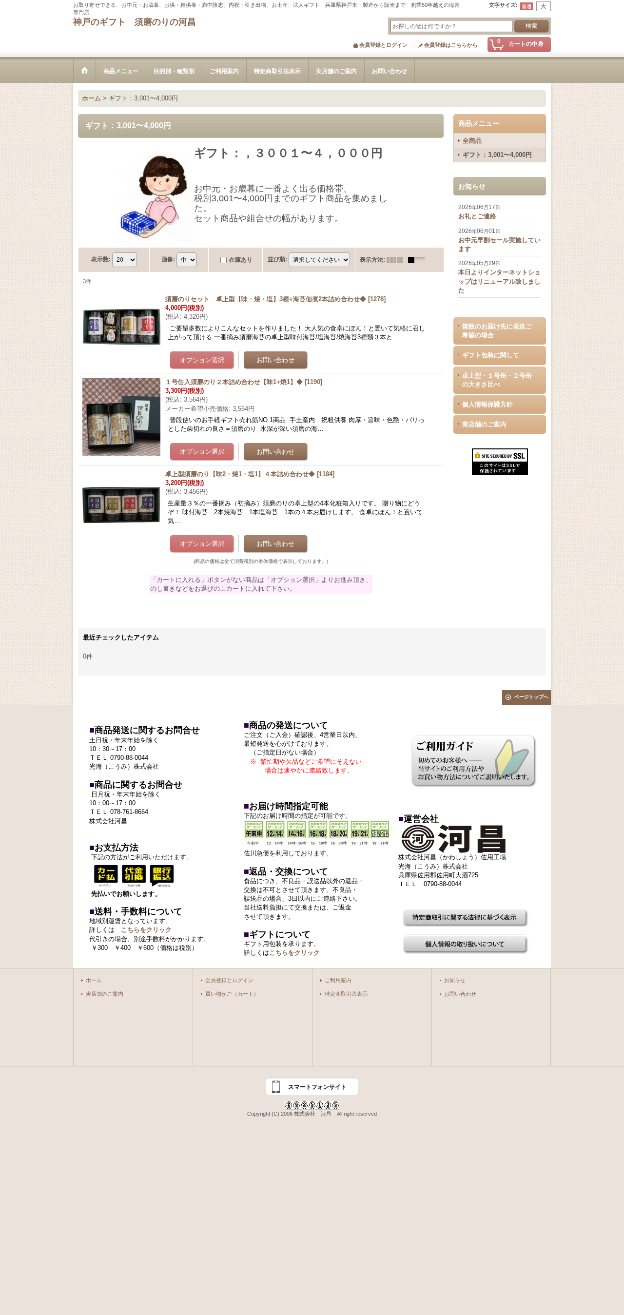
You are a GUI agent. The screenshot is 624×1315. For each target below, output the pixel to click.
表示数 (101, 259)
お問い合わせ (460, 994)
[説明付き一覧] (418, 259)
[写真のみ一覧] (397, 259)
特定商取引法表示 (346, 994)
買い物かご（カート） (232, 994)
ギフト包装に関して (490, 355)
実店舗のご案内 (484, 424)
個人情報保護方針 (487, 404)
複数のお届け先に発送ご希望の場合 (497, 331)
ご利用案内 (338, 980)
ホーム (94, 980)
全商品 (472, 140)
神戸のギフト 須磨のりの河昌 (134, 22)
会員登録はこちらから (451, 45)
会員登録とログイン (383, 45)
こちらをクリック (146, 929)
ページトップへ (531, 696)
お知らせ (455, 980)
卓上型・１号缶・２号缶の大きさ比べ (497, 380)
